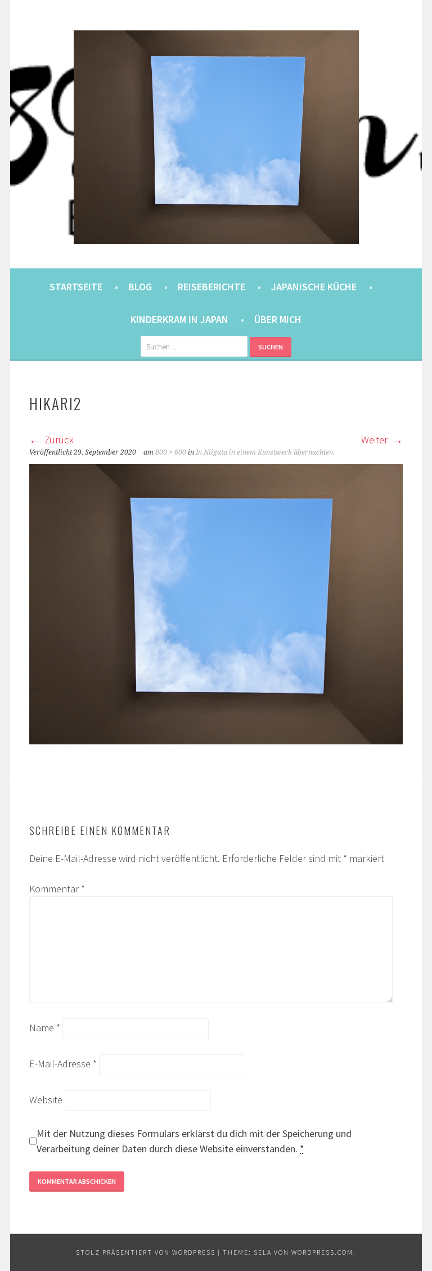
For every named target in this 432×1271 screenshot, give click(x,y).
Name (44, 1027)
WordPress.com (322, 1252)
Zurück (58, 439)
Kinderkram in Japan (179, 319)
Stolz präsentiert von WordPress (145, 1252)
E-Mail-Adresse (63, 1063)
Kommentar (57, 888)
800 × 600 (170, 452)
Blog (140, 286)
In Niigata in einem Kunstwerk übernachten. (265, 452)
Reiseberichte (211, 286)
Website (45, 1099)
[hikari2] (216, 740)
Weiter (375, 439)
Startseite (76, 286)
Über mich (278, 319)
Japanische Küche (314, 286)
